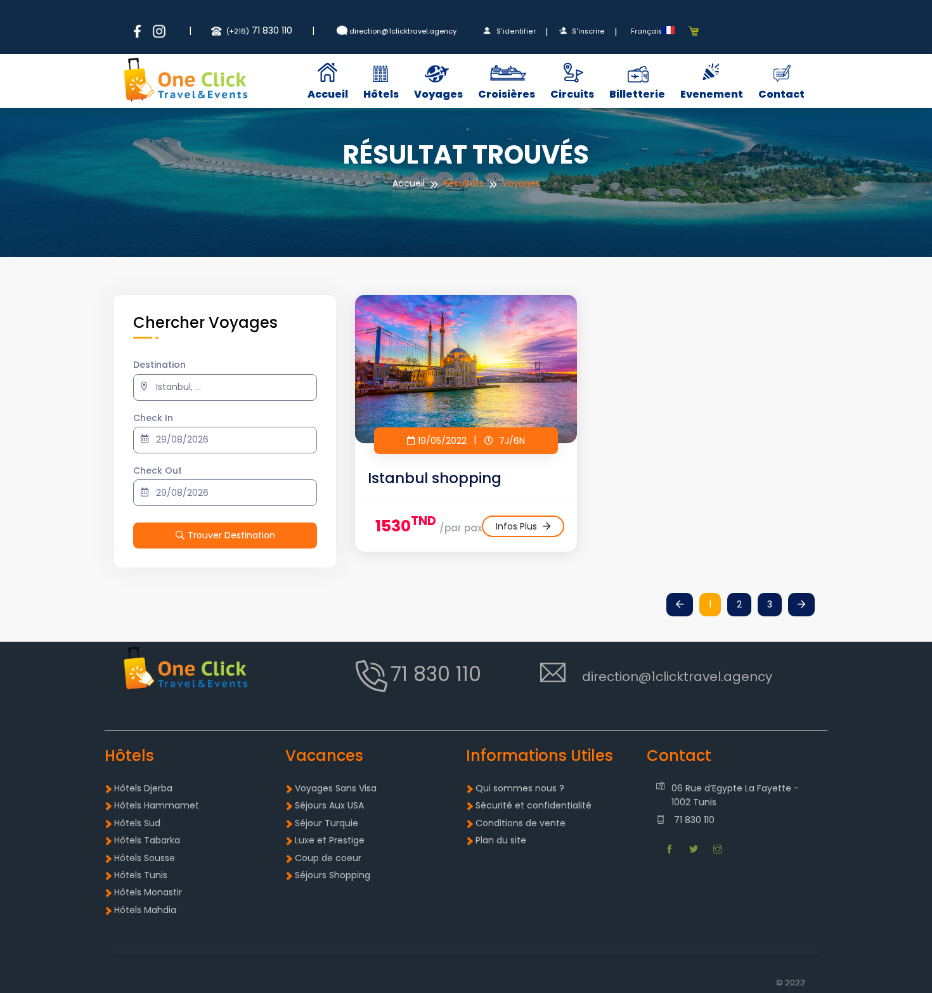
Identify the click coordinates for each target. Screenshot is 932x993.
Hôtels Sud (137, 823)
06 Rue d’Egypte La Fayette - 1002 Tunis (735, 795)
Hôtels (381, 94)
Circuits (572, 94)
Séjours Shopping (332, 875)
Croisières (506, 94)
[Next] (801, 605)
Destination (159, 364)
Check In (153, 418)
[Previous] (679, 605)
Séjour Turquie (326, 823)
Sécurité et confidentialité (534, 805)
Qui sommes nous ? (520, 788)
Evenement (711, 94)
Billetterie (637, 94)
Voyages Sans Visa (336, 788)
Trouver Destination (231, 535)
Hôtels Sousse (144, 858)
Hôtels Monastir (148, 892)
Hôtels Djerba (143, 788)
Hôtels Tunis (140, 875)
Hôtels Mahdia (145, 910)
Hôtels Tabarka (147, 840)
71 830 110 (693, 820)
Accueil (327, 94)
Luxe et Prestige (330, 840)
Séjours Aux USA (329, 805)
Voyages (438, 94)
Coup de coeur (328, 858)
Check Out (157, 470)
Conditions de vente (521, 823)
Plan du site (501, 840)
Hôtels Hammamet (156, 805)
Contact (781, 94)
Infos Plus (518, 526)
